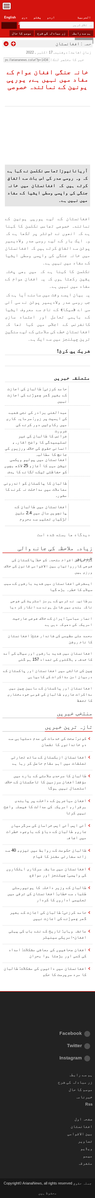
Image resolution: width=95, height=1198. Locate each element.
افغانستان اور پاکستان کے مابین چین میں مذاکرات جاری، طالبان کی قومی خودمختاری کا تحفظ (50, 694)
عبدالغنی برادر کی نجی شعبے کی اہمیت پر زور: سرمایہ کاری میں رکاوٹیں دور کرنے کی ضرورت (36, 420)
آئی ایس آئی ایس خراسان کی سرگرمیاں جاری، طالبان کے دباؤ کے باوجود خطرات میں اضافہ (46, 831)
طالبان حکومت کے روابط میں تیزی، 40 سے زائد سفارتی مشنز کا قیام (45, 853)
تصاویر (85, 1141)
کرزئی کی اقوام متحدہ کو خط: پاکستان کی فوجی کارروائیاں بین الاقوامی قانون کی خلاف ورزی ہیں (48, 566)
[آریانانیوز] (47, 7)
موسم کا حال (21, 33)
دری (25, 17)
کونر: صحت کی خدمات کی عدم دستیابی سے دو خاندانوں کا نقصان (47, 741)
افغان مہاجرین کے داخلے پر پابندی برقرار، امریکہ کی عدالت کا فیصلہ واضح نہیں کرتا (45, 806)
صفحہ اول (84, 1119)
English (10, 17)
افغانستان (68, 43)
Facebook (70, 1033)
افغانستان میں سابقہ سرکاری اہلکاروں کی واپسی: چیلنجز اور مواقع (46, 871)
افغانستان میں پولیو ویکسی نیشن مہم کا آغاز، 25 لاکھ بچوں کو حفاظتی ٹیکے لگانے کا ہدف (35, 465)
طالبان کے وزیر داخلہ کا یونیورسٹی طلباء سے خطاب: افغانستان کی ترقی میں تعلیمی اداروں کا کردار (46, 893)
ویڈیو (86, 1148)
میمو (88, 1156)
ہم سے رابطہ (81, 33)
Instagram (70, 1057)
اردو (51, 17)
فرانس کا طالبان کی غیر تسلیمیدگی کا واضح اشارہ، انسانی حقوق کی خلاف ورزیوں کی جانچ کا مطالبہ (36, 443)
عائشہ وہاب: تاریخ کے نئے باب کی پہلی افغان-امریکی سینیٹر (47, 934)
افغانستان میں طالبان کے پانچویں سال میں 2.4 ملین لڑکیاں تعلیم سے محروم (41, 512)
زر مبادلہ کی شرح (51, 33)
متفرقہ (85, 1163)
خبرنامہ (84, 1097)
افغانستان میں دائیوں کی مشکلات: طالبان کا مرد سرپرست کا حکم (45, 971)
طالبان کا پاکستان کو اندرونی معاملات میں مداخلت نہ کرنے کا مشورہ (35, 489)
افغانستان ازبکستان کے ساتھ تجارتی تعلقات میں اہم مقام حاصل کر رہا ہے (48, 760)
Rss (89, 1104)
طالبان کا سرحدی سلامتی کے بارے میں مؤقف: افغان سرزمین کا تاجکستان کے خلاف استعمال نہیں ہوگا (45, 781)
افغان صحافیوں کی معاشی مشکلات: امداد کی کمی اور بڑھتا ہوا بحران (47, 952)
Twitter (74, 1045)
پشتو (37, 17)
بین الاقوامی (80, 1134)
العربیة (84, 17)
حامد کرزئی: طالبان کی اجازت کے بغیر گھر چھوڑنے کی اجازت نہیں (37, 394)
